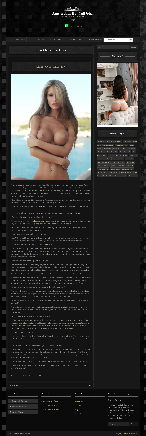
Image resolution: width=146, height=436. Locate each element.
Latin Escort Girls (107, 162)
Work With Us (95, 39)
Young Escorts (133, 176)
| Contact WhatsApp (17, 412)
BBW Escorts (127, 141)
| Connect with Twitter (18, 406)
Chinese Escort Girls (119, 148)
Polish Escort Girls (103, 169)
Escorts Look (123, 155)
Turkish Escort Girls (120, 176)
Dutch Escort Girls (112, 152)
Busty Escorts (107, 148)
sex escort (66, 188)
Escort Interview (16, 385)
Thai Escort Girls (108, 176)
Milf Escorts (130, 162)
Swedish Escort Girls (127, 172)
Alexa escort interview (51, 66)
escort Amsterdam (46, 206)
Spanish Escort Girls (113, 172)
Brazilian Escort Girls (121, 145)
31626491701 (77, 26)
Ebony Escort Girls (125, 152)
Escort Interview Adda (49, 401)
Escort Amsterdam (81, 188)
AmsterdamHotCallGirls (130, 434)
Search (133, 47)
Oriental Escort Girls (118, 165)
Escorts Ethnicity (113, 155)
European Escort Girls (104, 159)
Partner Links (79, 414)
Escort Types (133, 155)
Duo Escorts (101, 152)
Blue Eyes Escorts (108, 145)
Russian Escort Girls (127, 169)
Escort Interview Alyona (50, 409)
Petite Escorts (129, 165)
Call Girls (20, 39)
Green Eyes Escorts (117, 159)
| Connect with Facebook (18, 401)
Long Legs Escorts (119, 162)
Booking (78, 405)
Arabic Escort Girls (103, 141)
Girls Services (77, 39)
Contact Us (79, 401)
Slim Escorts (101, 172)
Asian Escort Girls (116, 141)
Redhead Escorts (115, 169)
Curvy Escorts (131, 148)
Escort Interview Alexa (49, 405)
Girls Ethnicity (57, 39)
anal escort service (53, 193)
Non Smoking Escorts (104, 165)
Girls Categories (37, 39)
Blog (76, 409)
